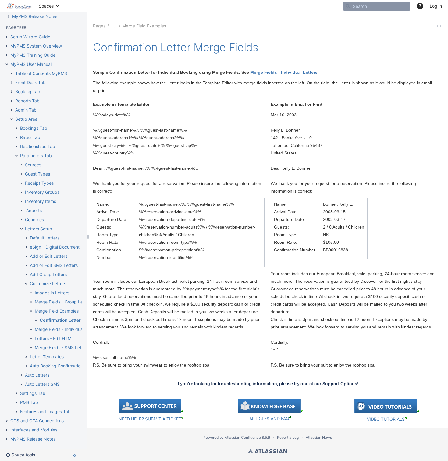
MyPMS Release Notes (34, 16)
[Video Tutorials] (386, 412)
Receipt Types (39, 183)
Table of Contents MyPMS (41, 73)
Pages (99, 25)
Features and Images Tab (45, 411)
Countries (34, 219)
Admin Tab (26, 109)
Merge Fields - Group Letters (63, 301)
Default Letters (44, 237)
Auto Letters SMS (42, 384)
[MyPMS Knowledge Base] (270, 411)
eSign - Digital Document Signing (63, 247)
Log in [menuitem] (436, 6)
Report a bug (288, 437)
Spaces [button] (46, 6)
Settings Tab (32, 393)
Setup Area (26, 119)
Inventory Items (40, 201)
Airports (33, 210)
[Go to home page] (19, 6)
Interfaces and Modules (33, 429)
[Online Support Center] (151, 411)
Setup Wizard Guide (30, 36)
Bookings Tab (33, 128)
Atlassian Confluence (243, 437)
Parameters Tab (36, 155)
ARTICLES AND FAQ (269, 418)
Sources (33, 164)
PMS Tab (29, 402)
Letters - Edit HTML (54, 338)
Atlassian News (319, 437)
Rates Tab (30, 137)
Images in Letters (52, 292)
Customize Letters (48, 283)
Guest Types (37, 173)
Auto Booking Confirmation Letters (64, 365)
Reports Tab (27, 100)
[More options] (439, 25)
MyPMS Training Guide (32, 55)
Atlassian (267, 451)
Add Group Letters (48, 274)
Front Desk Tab (30, 82)
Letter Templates (47, 356)
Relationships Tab (37, 146)
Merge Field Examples (57, 311)
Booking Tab (27, 91)
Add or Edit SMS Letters (54, 265)
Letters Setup (38, 228)
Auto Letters (37, 375)
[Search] (347, 6)
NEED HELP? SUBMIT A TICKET (150, 418)
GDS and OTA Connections (37, 420)
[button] (420, 6)
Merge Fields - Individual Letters (67, 329)
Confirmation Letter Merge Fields (74, 320)
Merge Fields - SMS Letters (62, 347)
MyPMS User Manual (31, 64)
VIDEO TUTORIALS (386, 419)
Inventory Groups (42, 192)
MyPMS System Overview (36, 45)
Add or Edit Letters (48, 256)
